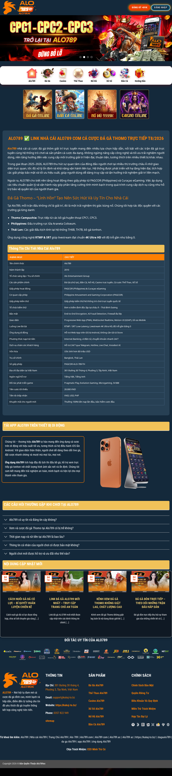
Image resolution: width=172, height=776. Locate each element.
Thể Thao (78, 81)
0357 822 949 (61, 713)
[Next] (164, 38)
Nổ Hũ (94, 81)
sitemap (50, 720)
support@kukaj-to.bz (64, 697)
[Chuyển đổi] (6, 520)
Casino (63, 81)
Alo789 (32, 81)
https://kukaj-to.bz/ (66, 705)
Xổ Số (109, 81)
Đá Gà (47, 81)
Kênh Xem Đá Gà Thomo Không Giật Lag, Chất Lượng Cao (107, 603)
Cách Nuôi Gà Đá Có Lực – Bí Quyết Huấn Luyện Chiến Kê (21, 603)
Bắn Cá (124, 81)
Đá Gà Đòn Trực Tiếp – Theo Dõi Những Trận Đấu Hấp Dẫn (150, 603)
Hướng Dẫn (140, 81)
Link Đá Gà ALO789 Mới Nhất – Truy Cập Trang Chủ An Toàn (64, 603)
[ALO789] (19, 7)
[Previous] (8, 38)
